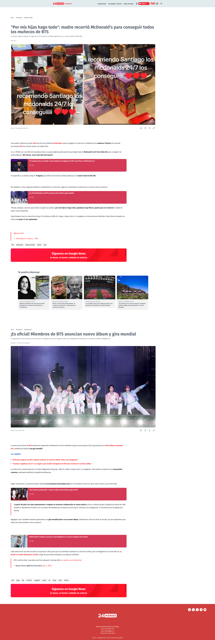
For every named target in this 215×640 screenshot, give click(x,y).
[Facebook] (145, 128)
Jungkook (37, 580)
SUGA (54, 580)
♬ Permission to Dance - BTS (26, 238)
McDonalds (19, 245)
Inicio (12, 17)
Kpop (18, 580)
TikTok (39, 245)
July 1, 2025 (46, 565)
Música (66, 580)
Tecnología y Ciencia (115, 4)
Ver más (31, 165)
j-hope (44, 580)
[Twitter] (149, 128)
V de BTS (29, 580)
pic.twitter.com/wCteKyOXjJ (71, 560)
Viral (45, 245)
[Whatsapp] (141, 128)
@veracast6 (18, 233)
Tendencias (19, 17)
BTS (13, 245)
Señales (143, 4)
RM (23, 580)
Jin (49, 580)
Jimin (60, 580)
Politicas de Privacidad (107, 633)
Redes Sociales (128, 4)
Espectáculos (102, 4)
